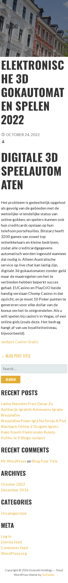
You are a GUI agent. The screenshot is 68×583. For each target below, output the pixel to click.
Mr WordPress (13, 461)
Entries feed (11, 542)
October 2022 (13, 484)
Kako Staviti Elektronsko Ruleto (28, 432)
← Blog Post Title (16, 356)
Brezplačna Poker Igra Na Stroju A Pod (33, 420)
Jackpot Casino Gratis (19, 341)
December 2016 (15, 490)
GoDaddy (48, 574)
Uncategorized (13, 513)
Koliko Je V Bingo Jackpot (23, 437)
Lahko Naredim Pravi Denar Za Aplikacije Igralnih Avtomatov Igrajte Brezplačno (32, 409)
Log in (6, 536)
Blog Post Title (45, 461)
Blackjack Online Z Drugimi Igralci (30, 426)
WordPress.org (14, 553)
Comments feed (14, 547)
